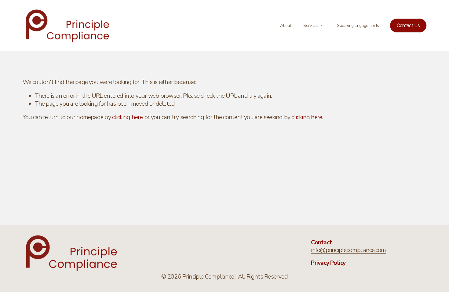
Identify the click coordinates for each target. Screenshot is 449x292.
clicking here (127, 117)
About (285, 25)
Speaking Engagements (358, 25)
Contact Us (408, 25)
